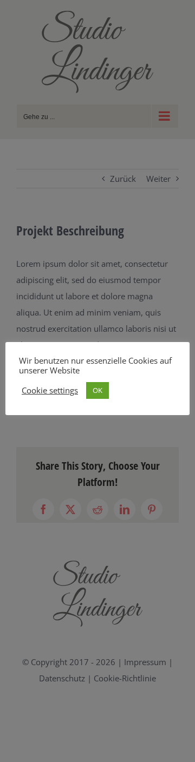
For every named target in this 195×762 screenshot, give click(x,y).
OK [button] (97, 390)
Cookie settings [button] (50, 390)
